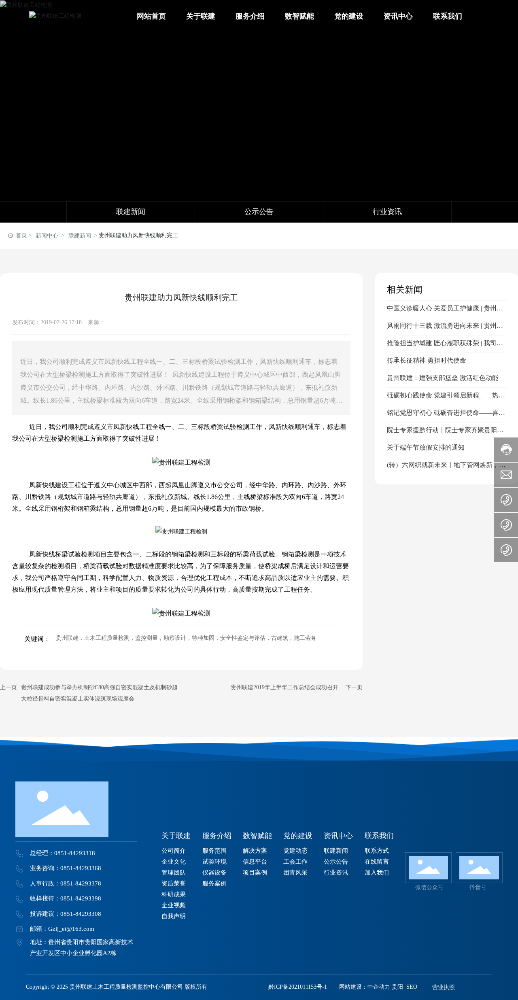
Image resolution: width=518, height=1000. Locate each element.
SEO (411, 987)
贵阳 (397, 987)
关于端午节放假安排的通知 (426, 447)
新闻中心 (47, 236)
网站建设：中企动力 (364, 987)
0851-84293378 (80, 883)
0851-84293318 (74, 853)
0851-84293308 (80, 914)
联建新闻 (79, 236)
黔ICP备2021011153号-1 (297, 987)
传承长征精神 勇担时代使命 (426, 360)
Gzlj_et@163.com (71, 929)
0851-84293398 (80, 898)
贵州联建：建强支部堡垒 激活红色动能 (443, 377)
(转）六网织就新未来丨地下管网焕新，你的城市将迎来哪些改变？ (446, 468)
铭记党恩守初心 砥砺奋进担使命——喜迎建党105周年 (446, 416)
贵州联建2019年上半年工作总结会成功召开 (284, 687)
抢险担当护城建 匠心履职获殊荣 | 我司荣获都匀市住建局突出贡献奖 (445, 346)
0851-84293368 (80, 868)
